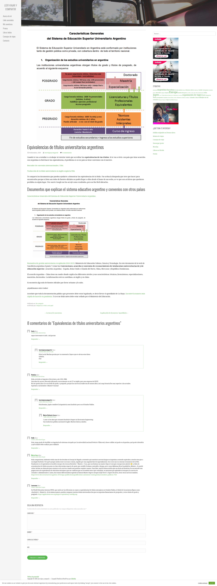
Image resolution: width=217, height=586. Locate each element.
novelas (180, 95)
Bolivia (180, 90)
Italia (205, 92)
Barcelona (171, 90)
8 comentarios (67, 153)
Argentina (161, 90)
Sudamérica (179, 97)
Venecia (164, 99)
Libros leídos (7, 32)
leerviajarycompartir (51, 153)
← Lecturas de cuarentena (53, 313)
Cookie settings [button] (202, 583)
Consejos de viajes (9, 36)
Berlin (176, 90)
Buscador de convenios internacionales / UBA (45, 166)
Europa (173, 92)
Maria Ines (34, 455)
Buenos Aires (190, 90)
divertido (158, 92)
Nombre (29, 532)
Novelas (155, 147)
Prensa (5, 28)
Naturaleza (175, 95)
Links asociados (8, 20)
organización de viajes (191, 95)
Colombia (210, 90)
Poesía (155, 154)
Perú (154, 97)
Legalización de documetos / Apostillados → (114, 313)
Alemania (155, 90)
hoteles (180, 92)
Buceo (184, 90)
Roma (172, 97)
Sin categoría (39, 303)
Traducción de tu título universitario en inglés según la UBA (51, 171)
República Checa (167, 97)
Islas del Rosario (199, 92)
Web (28, 547)
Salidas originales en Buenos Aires (164, 132)
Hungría (184, 92)
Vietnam (176, 99)
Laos (160, 95)
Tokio (196, 97)
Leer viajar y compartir (10, 7)
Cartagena (205, 90)
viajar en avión (170, 99)
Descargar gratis (158, 143)
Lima (163, 95)
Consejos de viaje (158, 140)
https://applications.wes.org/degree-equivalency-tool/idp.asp (57, 494)
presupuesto (160, 97)
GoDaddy (73, 579)
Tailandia (192, 97)
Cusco (154, 92)
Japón (156, 95)
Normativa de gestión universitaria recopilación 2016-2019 (50, 263)
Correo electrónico (33, 540)
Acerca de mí (7, 16)
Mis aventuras (8, 24)
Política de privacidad (33, 577)
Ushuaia (160, 99)
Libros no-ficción (158, 150)
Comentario (30, 513)
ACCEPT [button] (212, 583)
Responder (34, 339)
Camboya (196, 90)
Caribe (200, 90)
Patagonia (208, 95)
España (167, 92)
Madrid (166, 95)
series (175, 97)
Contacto (6, 40)
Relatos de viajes (158, 136)
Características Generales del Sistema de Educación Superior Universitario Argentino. (61, 196)
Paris (203, 95)
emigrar (38, 305)
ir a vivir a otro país (47, 305)
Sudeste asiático (185, 97)
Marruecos (170, 95)
